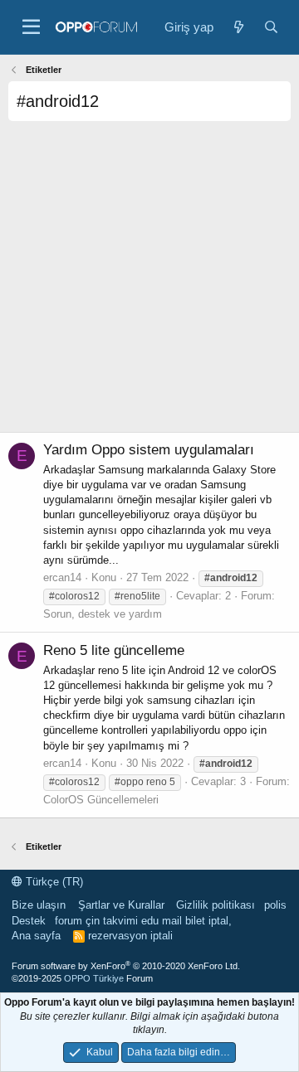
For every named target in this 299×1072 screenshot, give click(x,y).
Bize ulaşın (39, 905)
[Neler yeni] (238, 27)
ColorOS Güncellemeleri (101, 799)
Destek (29, 920)
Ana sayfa (36, 935)
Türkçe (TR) (52, 882)
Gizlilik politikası (215, 905)
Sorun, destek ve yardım (102, 614)
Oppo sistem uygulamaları (148, 450)
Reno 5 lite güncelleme (113, 650)
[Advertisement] (149, 282)
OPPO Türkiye (94, 978)
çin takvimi (112, 920)
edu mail (161, 920)
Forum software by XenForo (126, 966)
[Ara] (271, 27)
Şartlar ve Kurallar (121, 905)
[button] (31, 27)
